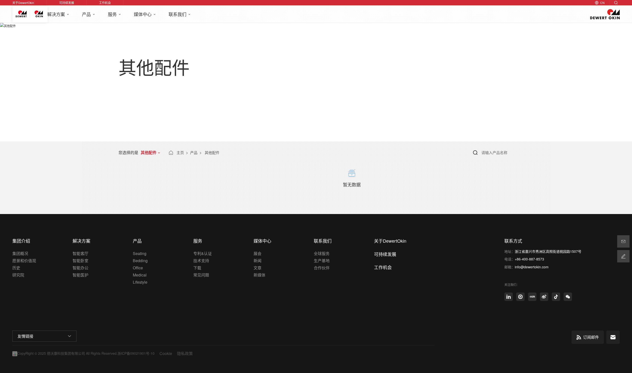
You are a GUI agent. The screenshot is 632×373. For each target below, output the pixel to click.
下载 (197, 267)
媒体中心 (143, 14)
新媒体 (259, 275)
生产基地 (322, 260)
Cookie (165, 353)
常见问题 (201, 275)
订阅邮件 (591, 337)
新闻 (257, 260)
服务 (113, 14)
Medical (140, 275)
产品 (87, 14)
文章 (257, 267)
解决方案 (56, 14)
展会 (257, 253)
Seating (139, 253)
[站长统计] (14, 353)
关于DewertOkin (23, 2)
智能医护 (80, 275)
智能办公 (80, 267)
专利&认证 (202, 253)
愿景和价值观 (24, 260)
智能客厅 (80, 253)
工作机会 (105, 2)
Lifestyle (140, 282)
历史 (16, 267)
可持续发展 (66, 2)
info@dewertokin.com (532, 266)
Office (138, 267)
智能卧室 (80, 260)
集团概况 (20, 253)
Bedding (140, 260)
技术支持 (201, 260)
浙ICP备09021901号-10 (136, 353)
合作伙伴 (322, 267)
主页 (180, 152)
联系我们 (178, 14)
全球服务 (322, 253)
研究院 (18, 275)
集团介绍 (21, 241)
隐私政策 (185, 353)
